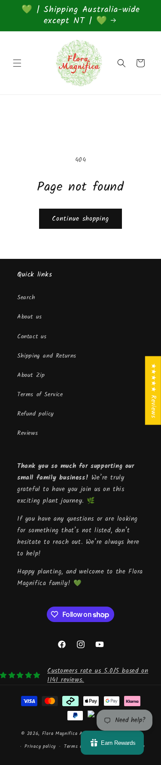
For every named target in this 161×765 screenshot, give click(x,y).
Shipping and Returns (46, 356)
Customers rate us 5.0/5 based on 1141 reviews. (97, 675)
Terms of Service (40, 394)
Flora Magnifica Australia (71, 733)
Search (26, 297)
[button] (17, 63)
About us (29, 317)
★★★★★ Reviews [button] (153, 390)
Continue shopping (80, 219)
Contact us (32, 336)
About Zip (31, 375)
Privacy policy (40, 746)
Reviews (27, 433)
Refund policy (35, 414)
